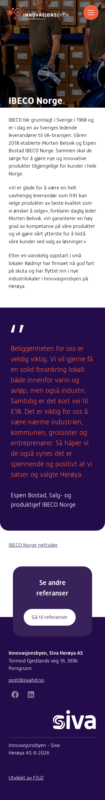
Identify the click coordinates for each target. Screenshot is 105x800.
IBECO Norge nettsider (33, 545)
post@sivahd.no (26, 680)
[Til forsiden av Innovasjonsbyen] (38, 12)
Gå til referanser (50, 617)
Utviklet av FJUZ (26, 778)
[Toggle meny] (91, 12)
